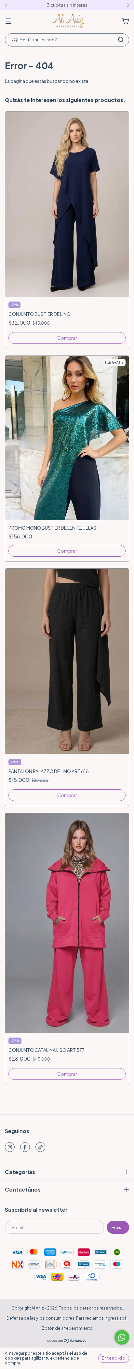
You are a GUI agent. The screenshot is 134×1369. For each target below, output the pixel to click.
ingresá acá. (115, 1318)
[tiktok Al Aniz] (40, 1147)
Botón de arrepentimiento (67, 1328)
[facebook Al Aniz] (25, 1147)
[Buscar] (121, 39)
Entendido (114, 1358)
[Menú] (8, 21)
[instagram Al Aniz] (10, 1147)
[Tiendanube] (67, 1341)
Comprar (67, 338)
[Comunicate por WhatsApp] (121, 1337)
